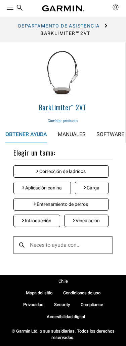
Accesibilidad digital (66, 316)
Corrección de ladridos (62, 171)
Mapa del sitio (39, 292)
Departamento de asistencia (58, 25)
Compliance (92, 304)
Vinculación (87, 220)
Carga (92, 187)
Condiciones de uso (81, 292)
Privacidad (33, 304)
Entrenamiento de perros (62, 204)
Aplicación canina (43, 187)
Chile (63, 281)
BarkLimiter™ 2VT (63, 107)
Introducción (37, 220)
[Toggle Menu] (4, 6)
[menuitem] (20, 8)
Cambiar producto (63, 121)
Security (62, 304)
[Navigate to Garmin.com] (63, 8)
